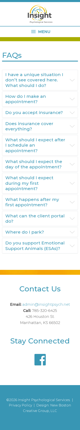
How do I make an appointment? (25, 99)
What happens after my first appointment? (32, 202)
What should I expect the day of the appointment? (33, 164)
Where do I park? (24, 232)
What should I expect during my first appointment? (29, 183)
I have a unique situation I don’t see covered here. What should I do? (34, 80)
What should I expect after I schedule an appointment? (35, 145)
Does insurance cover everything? (29, 126)
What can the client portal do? (35, 218)
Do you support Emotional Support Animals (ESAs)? (35, 245)
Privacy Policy (20, 405)
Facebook (40, 359)
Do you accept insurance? (34, 112)
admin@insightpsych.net (46, 304)
